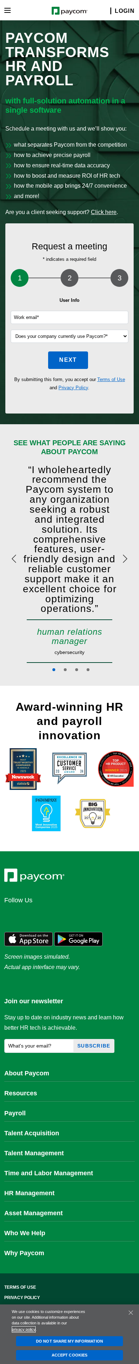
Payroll (15, 1113)
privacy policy (24, 1329)
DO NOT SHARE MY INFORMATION (69, 1341)
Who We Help (24, 1233)
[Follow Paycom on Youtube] (80, 915)
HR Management (29, 1193)
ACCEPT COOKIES (69, 1355)
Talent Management (34, 1153)
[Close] (131, 1312)
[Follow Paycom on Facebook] (46, 915)
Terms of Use (111, 379)
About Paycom (26, 1073)
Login (125, 11)
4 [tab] (88, 669)
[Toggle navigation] (7, 10)
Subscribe (93, 1046)
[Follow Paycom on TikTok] (97, 915)
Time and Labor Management (48, 1173)
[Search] (106, 11)
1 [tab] (53, 669)
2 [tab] (65, 669)
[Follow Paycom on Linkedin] (12, 915)
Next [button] (68, 360)
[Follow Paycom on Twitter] (29, 915)
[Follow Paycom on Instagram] (63, 915)
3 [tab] (76, 669)
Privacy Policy (73, 387)
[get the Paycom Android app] (78, 938)
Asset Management (33, 1213)
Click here (104, 212)
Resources (20, 1093)
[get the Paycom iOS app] (28, 938)
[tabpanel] (69, 564)
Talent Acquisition (31, 1133)
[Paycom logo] (70, 10)
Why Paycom (24, 1253)
